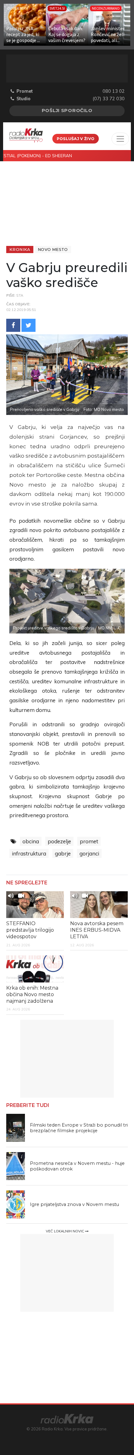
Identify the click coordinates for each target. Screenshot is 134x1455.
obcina (30, 841)
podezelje (59, 841)
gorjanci (89, 853)
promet (89, 841)
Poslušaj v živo (76, 138)
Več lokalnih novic (65, 1231)
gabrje (63, 853)
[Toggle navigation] (120, 139)
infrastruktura (29, 853)
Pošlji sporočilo (67, 110)
